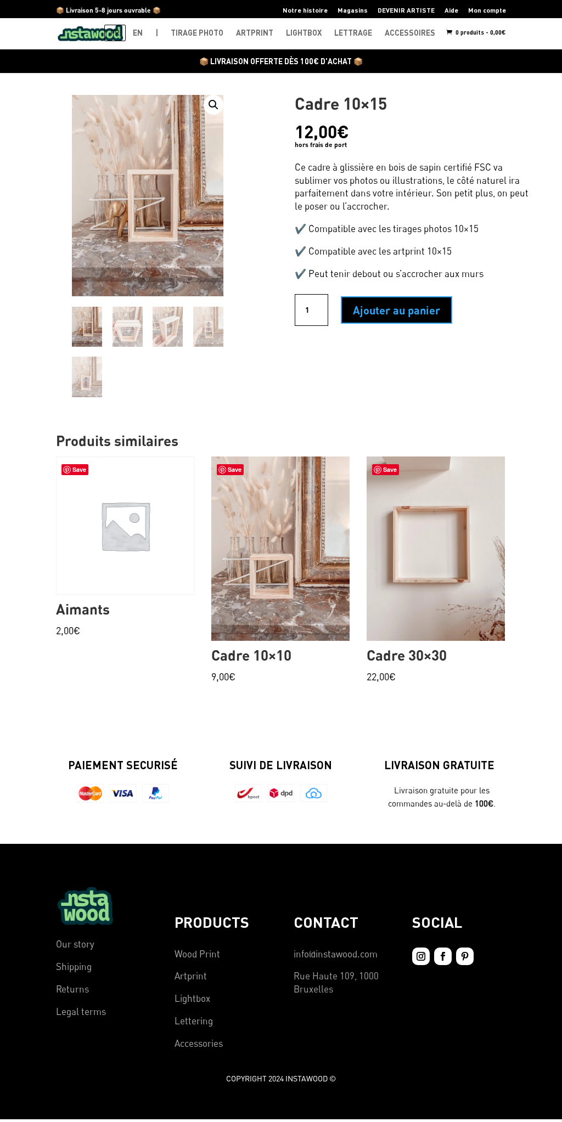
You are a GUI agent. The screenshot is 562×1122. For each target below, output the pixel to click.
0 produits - (480, 32)
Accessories (199, 1043)
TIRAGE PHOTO (197, 32)
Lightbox (192, 998)
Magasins (353, 10)
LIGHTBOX (304, 32)
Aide (451, 10)
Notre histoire (305, 10)
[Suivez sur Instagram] (421, 956)
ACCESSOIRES (410, 32)
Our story (75, 944)
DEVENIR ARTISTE (406, 10)
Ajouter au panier (396, 310)
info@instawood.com (336, 954)
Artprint (191, 976)
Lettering (194, 1021)
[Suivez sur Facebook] (443, 956)
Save (234, 469)
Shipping (74, 966)
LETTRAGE (353, 32)
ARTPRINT (254, 32)
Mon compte (487, 10)
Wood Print (197, 954)
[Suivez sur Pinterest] (465, 956)
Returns (72, 989)
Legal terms (81, 1011)
